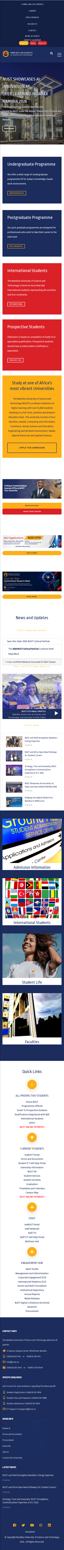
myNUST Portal (32, 1155)
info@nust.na (12, 1362)
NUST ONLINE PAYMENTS (32, 1127)
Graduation (32, 1184)
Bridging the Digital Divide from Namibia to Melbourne (39, 799)
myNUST (24, 43)
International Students (32, 1118)
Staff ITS (32, 1233)
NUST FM (32, 1171)
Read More (9, 129)
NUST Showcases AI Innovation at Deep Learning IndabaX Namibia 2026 (41, 785)
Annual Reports (32, 1294)
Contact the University (12, 1458)
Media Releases (32, 1298)
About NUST (32, 1102)
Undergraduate (16, 193)
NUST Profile (32, 1269)
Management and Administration (32, 1273)
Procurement (32, 17)
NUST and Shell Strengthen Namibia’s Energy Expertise (41, 739)
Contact (32, 30)
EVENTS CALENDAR (32, 40)
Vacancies (32, 24)
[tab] (32, 641)
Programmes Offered (32, 1106)
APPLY (32, 1123)
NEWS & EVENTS (32, 36)
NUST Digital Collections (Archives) (32, 1302)
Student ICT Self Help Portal (32, 1163)
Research (6, 1428)
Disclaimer (30, 1532)
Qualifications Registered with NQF (32, 1114)
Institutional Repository (32, 1290)
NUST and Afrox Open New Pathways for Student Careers (41, 754)
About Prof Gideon (32, 511)
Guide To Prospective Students (32, 1110)
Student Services (32, 1176)
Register (42, 43)
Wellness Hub (32, 1241)
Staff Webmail (32, 1228)
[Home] (18, 54)
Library (32, 11)
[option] (32, 103)
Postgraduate (16, 246)
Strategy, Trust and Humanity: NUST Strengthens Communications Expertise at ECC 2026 (40, 769)
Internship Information (32, 1167)
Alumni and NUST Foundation (32, 1286)
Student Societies (32, 1180)
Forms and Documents (32, 4)
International (16, 304)
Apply (33, 43)
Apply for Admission (32, 448)
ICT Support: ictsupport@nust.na (21, 1409)
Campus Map (32, 1192)
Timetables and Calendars (32, 1188)
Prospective (15, 360)
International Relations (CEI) (32, 1281)
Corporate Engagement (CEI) (32, 1277)
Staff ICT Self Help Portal (32, 1237)
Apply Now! (32, 553)
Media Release (32, 506)
